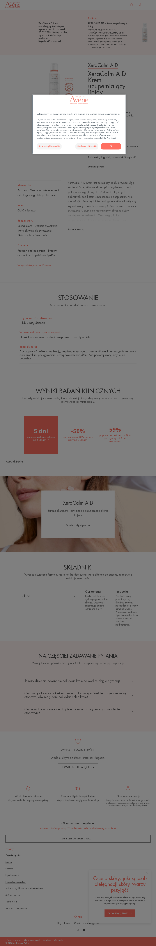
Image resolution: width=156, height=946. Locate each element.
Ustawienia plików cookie (49, 146)
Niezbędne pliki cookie (87, 146)
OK (111, 146)
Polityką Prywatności (108, 138)
